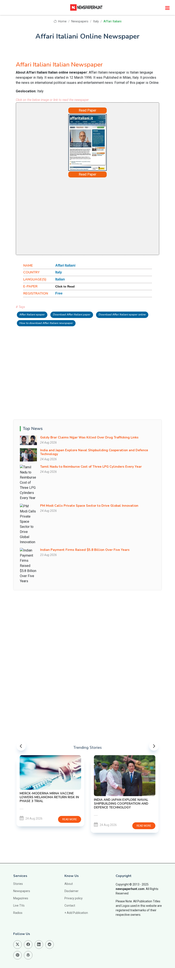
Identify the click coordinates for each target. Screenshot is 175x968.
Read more (72, 825)
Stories (18, 883)
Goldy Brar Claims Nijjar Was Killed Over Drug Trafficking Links (89, 437)
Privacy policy (73, 898)
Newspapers (79, 21)
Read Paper (87, 110)
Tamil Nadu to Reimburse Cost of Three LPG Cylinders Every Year (91, 466)
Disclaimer (71, 891)
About (68, 883)
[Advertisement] (87, 216)
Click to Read (65, 286)
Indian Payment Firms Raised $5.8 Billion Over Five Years (85, 550)
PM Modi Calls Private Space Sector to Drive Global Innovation (89, 506)
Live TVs (19, 905)
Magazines (20, 898)
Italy (96, 21)
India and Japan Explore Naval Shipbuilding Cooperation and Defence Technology (94, 452)
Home (62, 21)
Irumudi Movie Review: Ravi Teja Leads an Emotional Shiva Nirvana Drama (124, 773)
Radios (17, 912)
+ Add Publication (76, 912)
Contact (69, 905)
